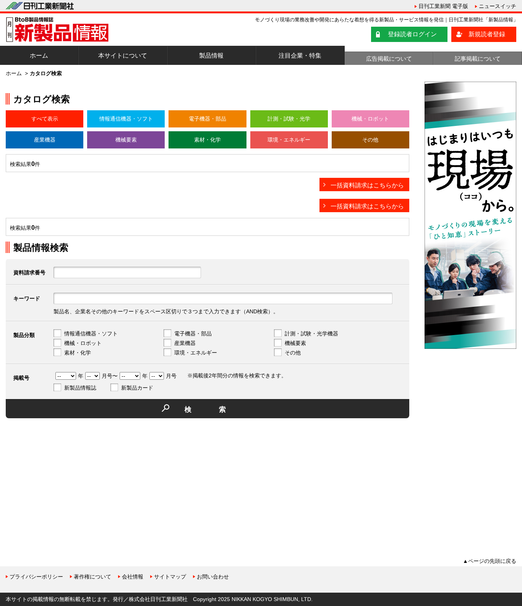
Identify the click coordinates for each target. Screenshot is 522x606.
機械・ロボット (370, 119)
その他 (370, 140)
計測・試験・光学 (288, 119)
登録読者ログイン (412, 34)
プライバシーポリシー (36, 577)
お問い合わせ (213, 577)
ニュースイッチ (497, 6)
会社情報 (132, 577)
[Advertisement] (63, 477)
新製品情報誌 (80, 388)
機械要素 (126, 140)
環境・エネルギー (288, 140)
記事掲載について (478, 58)
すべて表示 (44, 119)
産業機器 (44, 140)
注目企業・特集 (300, 55)
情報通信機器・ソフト (126, 119)
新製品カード (137, 388)
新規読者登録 (487, 34)
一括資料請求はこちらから (367, 185)
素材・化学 (207, 140)
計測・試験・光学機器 (311, 333)
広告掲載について (389, 58)
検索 (219, 409)
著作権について (92, 577)
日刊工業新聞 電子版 (443, 6)
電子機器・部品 (207, 119)
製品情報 (211, 55)
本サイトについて (122, 55)
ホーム (39, 55)
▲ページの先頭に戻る (489, 561)
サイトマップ (170, 577)
